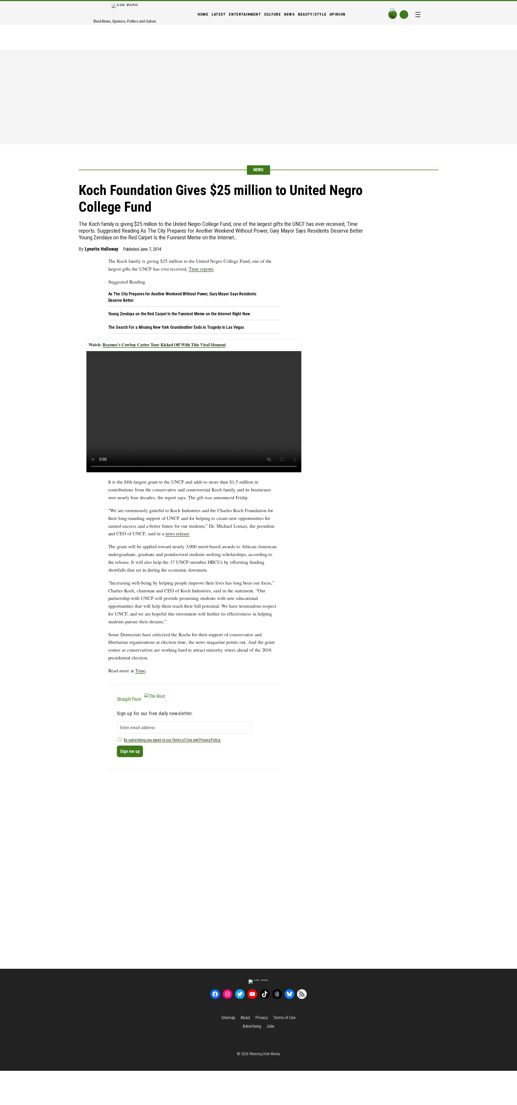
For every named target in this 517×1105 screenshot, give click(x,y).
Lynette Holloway (101, 249)
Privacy (261, 1017)
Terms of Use (284, 1017)
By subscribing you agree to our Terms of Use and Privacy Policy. (172, 740)
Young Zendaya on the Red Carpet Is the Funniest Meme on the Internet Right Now (179, 313)
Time (140, 670)
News (258, 169)
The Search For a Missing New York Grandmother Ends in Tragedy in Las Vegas (176, 327)
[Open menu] (418, 14)
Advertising (252, 1026)
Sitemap (228, 1017)
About (245, 1017)
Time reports (201, 268)
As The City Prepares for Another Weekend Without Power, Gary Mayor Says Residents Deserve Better (182, 297)
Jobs (270, 1026)
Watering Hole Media (264, 1054)
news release (177, 533)
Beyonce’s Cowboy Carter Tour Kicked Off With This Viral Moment (164, 344)
